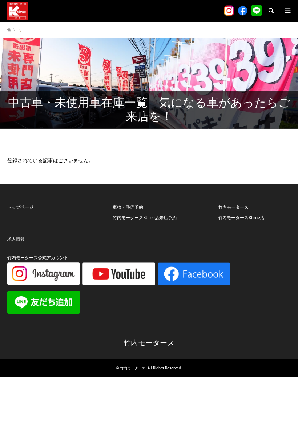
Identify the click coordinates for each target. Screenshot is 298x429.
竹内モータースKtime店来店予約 (145, 217)
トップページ (20, 207)
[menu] (287, 11)
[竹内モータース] (17, 11)
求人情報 (16, 239)
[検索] (271, 11)
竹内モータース (233, 207)
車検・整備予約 (128, 207)
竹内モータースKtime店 (241, 217)
